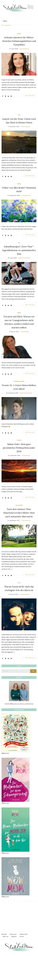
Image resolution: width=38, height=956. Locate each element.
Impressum (13, 934)
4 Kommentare (24, 49)
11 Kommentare (25, 594)
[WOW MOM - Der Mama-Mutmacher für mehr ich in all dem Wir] (15, 829)
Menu (5, 21)
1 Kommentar (24, 331)
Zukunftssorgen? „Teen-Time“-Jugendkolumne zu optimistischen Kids (19, 250)
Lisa (19, 115)
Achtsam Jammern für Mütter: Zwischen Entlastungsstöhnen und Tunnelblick (19, 41)
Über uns (5, 936)
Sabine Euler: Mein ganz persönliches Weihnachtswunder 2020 (19, 448)
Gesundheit (19, 505)
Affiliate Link (5, 753)
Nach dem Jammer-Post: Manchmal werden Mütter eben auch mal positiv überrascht (19, 513)
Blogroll (14, 936)
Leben (19, 33)
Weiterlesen (30, 95)
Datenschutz (24, 934)
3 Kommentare (26, 520)
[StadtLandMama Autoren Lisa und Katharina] (19, 691)
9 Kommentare (26, 195)
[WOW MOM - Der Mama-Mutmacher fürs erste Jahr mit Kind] (15, 876)
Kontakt (4, 934)
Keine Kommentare (24, 258)
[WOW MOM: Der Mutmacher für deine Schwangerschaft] (15, 779)
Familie (19, 440)
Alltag (19, 184)
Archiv (22, 936)
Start (3, 25)
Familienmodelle (19, 381)
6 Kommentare (25, 126)
